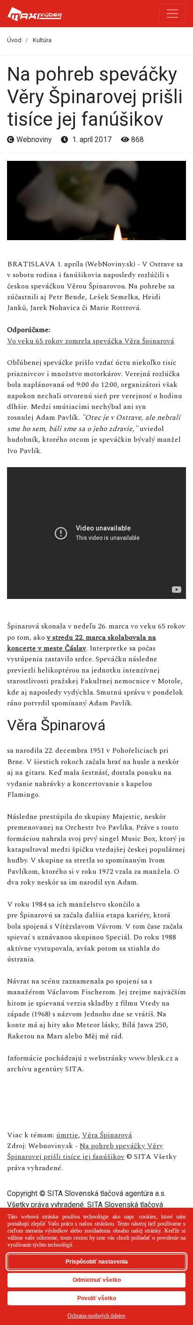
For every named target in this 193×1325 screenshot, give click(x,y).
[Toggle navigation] (172, 13)
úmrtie (67, 1135)
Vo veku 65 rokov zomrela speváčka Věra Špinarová (90, 341)
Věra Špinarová (107, 1135)
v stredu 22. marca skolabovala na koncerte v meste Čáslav (81, 643)
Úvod (14, 40)
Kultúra (42, 40)
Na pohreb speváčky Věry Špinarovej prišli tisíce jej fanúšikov (85, 1151)
